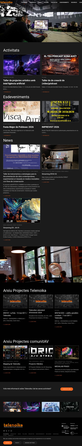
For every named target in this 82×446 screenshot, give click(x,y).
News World (26, 171)
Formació (5, 77)
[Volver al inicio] (15, 10)
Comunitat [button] (33, 2)
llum (67, 362)
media (76, 362)
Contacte (10, 435)
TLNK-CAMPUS (34, 171)
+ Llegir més (6, 195)
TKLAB (4, 435)
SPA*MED (5, 310)
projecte (67, 363)
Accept (8, 442)
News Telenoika (17, 171)
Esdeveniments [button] (64, 2)
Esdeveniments (40, 433)
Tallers (46, 2)
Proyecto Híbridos (36, 364)
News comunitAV (7, 171)
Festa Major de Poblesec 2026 (18, 127)
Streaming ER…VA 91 (11, 228)
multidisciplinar (59, 363)
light (63, 362)
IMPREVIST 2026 (50, 127)
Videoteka (56, 433)
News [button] (39, 2)
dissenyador (58, 362)
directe (42, 361)
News (19, 433)
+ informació (7, 91)
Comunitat (13, 433)
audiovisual (9, 361)
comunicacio (61, 361)
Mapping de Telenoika (11, 364)
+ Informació (7, 135)
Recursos (48, 433)
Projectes (31, 433)
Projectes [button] (54, 2)
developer (69, 361)
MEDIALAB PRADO (62, 366)
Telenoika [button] (24, 2)
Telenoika (6, 433)
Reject (17, 442)
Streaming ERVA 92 (49, 174)
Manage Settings (30, 442)
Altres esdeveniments (9, 124)
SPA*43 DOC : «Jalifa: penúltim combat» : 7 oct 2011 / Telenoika (66, 315)
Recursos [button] (74, 2)
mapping (16, 361)
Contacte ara (67, 389)
